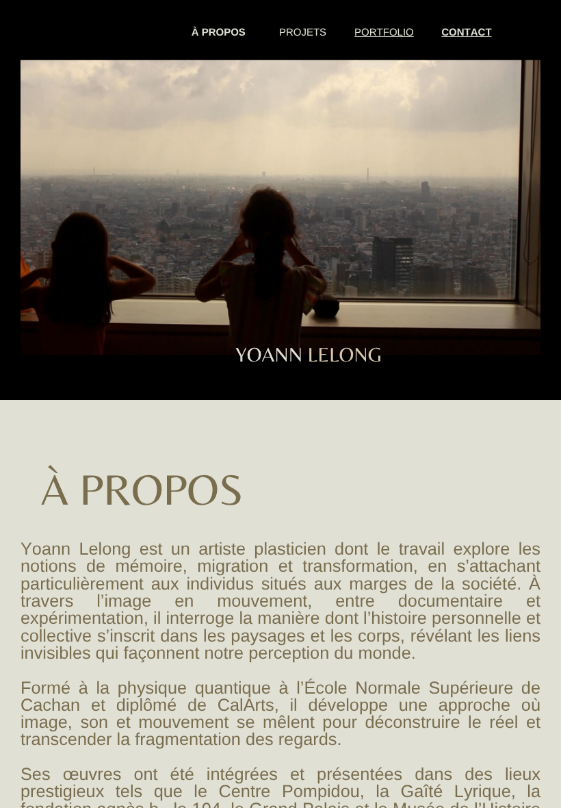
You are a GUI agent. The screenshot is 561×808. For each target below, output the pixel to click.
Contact (466, 32)
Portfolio (384, 32)
